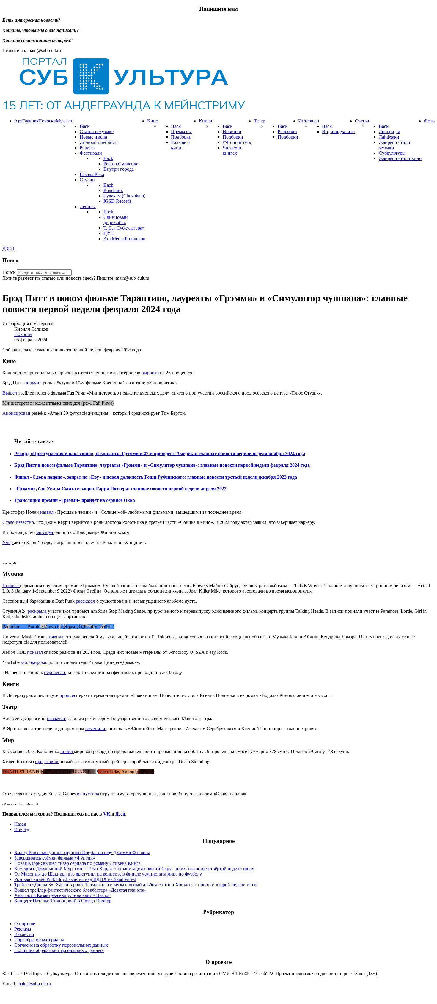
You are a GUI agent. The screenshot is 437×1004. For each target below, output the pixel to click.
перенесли (55, 672)
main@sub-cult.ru (34, 983)
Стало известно (18, 522)
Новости (23, 334)
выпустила (88, 793)
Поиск (8, 272)
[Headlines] (123, 110)
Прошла (11, 585)
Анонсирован (17, 413)
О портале (24, 923)
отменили (95, 728)
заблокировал (35, 662)
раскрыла (38, 611)
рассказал (86, 601)
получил (33, 382)
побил (67, 751)
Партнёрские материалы (39, 939)
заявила (55, 636)
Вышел (10, 392)
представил (47, 761)
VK (106, 813)
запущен (45, 532)
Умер (8, 542)
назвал (47, 512)
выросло (151, 372)
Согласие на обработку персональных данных (61, 945)
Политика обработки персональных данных (59, 950)
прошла (67, 695)
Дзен (120, 813)
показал (35, 652)
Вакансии (24, 934)
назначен (56, 718)
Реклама (22, 928)
